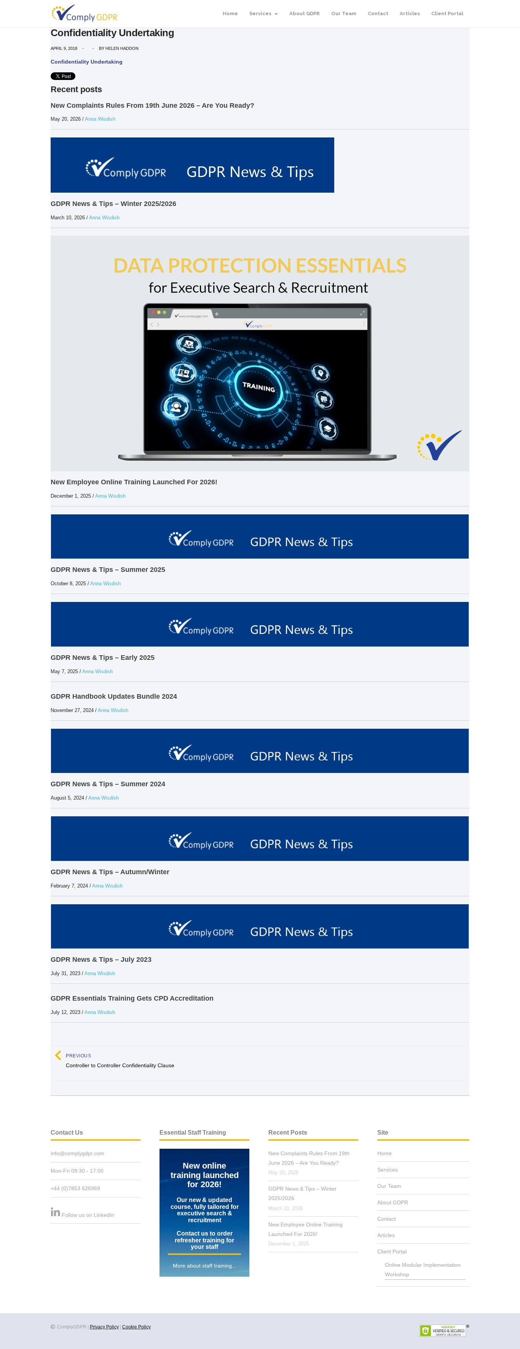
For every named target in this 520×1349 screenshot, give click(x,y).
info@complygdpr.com (77, 1153)
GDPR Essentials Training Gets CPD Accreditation (132, 998)
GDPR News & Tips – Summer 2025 (108, 569)
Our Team (343, 13)
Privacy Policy (104, 1327)
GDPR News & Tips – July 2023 (101, 959)
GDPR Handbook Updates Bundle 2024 (114, 696)
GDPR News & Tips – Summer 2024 (108, 784)
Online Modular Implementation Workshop (423, 1269)
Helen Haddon (122, 48)
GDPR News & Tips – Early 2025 (103, 657)
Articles (410, 13)
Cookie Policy (136, 1327)
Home (230, 13)
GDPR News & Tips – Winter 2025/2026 (113, 204)
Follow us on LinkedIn (88, 1215)
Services (261, 13)
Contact (378, 13)
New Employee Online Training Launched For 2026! (134, 482)
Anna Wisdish (100, 119)
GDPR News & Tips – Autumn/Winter (110, 872)
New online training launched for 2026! (205, 1175)
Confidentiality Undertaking (87, 62)
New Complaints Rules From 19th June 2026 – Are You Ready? (152, 105)
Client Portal (447, 13)
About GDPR (304, 13)
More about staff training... (204, 1266)
